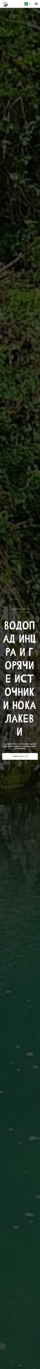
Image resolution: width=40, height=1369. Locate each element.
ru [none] (26, 3)
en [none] (30, 3)
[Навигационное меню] (36, 4)
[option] (29, 4)
